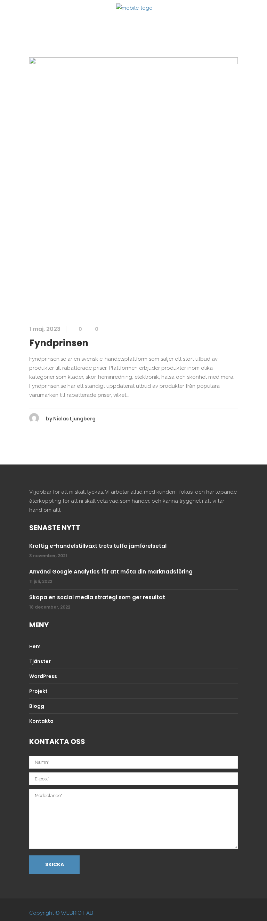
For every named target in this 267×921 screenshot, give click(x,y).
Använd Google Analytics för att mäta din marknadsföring (111, 571)
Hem (35, 646)
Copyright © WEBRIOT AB (61, 913)
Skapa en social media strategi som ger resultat (97, 597)
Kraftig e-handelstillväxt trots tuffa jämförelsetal (98, 546)
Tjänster (40, 661)
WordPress (43, 676)
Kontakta (41, 721)
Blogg (36, 706)
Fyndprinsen (58, 343)
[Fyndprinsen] (133, 186)
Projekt (38, 691)
